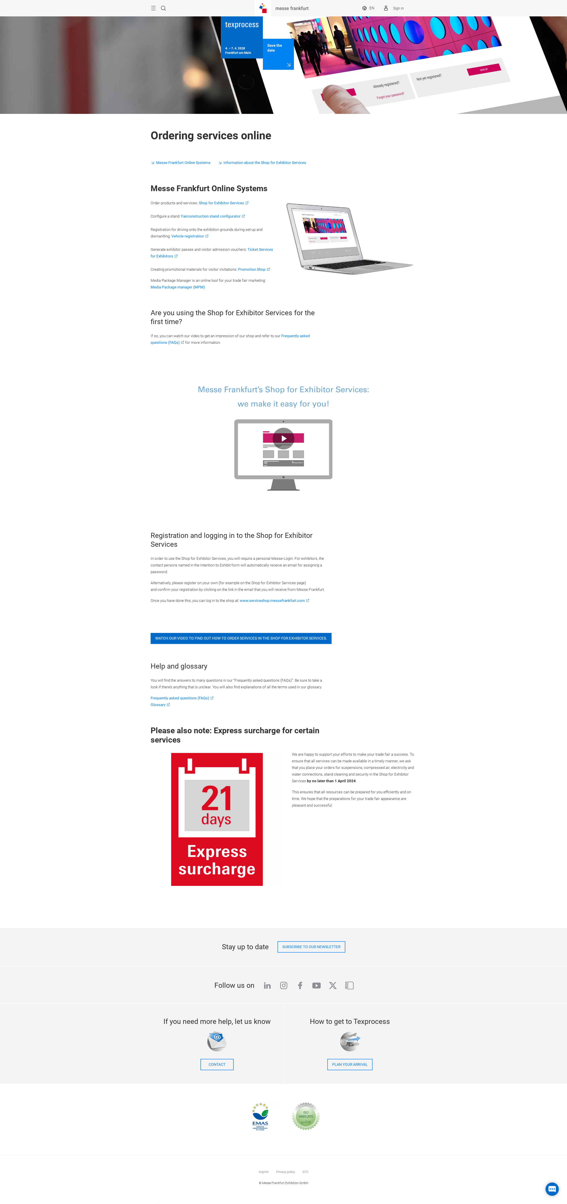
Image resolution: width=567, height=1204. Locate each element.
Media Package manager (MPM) (178, 287)
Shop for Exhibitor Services (221, 203)
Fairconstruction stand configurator (211, 216)
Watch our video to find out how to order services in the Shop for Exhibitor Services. (241, 638)
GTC (306, 1172)
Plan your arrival (350, 1064)
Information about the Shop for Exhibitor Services (264, 163)
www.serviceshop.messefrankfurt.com (272, 601)
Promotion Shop (252, 269)
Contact (217, 1064)
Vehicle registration (187, 236)
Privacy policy (285, 1172)
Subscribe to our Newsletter (311, 947)
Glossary (158, 705)
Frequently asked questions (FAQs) (180, 698)
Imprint (264, 1172)
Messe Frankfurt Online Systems (183, 163)
